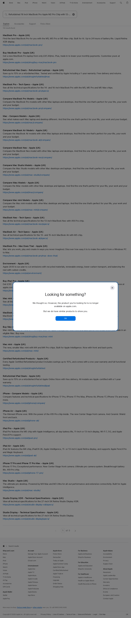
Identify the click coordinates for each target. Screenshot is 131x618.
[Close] (112, 288)
